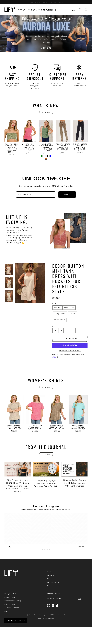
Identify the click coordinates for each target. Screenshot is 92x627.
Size (54, 326)
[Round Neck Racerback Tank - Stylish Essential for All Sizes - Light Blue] (50, 156)
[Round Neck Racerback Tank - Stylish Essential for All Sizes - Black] (47, 156)
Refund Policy (10, 597)
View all (46, 113)
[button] (16, 528)
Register (50, 575)
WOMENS (23, 9)
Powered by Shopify (46, 618)
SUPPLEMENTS (49, 9)
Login (49, 572)
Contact (50, 586)
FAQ (6, 611)
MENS (34, 9)
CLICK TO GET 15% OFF (15, 620)
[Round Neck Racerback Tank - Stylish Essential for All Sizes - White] (44, 156)
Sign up (67, 194)
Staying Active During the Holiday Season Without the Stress (74, 483)
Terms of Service (11, 608)
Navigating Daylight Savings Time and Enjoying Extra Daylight (46, 483)
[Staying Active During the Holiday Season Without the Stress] (74, 469)
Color (55, 303)
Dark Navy (69, 307)
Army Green (60, 313)
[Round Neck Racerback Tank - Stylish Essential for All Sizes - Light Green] (41, 156)
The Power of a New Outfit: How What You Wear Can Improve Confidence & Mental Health (17, 486)
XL (72, 330)
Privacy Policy (10, 604)
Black (72, 313)
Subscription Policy (12, 601)
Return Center (53, 582)
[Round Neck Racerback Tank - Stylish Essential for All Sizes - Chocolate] (46, 158)
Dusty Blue (59, 319)
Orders (50, 579)
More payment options (70, 350)
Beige (57, 307)
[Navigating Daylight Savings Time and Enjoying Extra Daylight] (46, 469)
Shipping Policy (11, 594)
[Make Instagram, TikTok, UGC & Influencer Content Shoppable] (81, 546)
